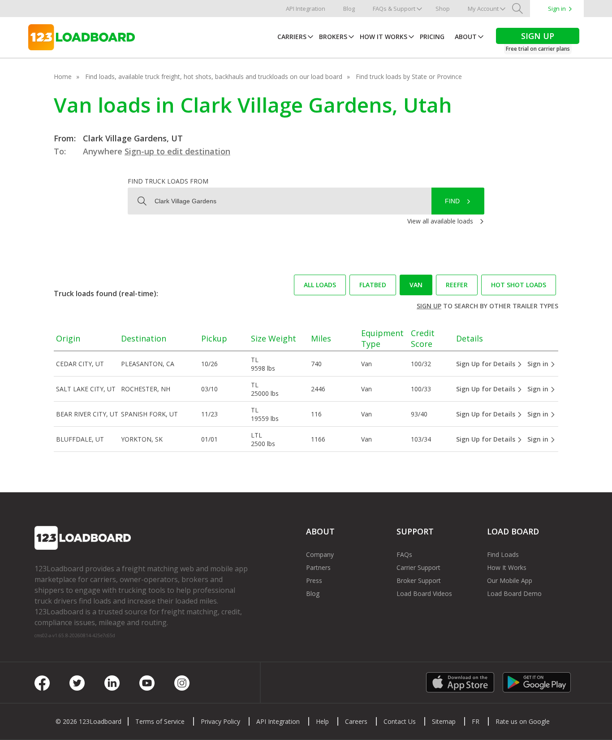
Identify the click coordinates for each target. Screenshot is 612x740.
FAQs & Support (394, 8)
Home (63, 76)
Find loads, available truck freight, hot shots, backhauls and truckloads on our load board (213, 76)
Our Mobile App (509, 580)
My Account (483, 8)
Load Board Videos (424, 593)
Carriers (291, 36)
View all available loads (440, 221)
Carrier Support (418, 567)
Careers (356, 721)
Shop (442, 8)
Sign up (429, 306)
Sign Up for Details (486, 363)
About (466, 36)
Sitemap (444, 721)
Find (452, 201)
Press (314, 580)
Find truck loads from (168, 181)
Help (322, 721)
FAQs (404, 554)
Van (415, 284)
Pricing (432, 36)
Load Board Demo (514, 593)
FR (475, 721)
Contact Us (400, 721)
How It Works (383, 36)
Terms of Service (160, 721)
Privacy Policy (220, 721)
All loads (320, 284)
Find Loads (503, 554)
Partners (318, 567)
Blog (349, 8)
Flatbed (372, 284)
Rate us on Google (523, 721)
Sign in (557, 8)
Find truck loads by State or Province (409, 76)
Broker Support (419, 580)
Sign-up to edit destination (177, 151)
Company (320, 554)
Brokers (333, 36)
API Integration (305, 8)
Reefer (457, 284)
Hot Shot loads (518, 284)
